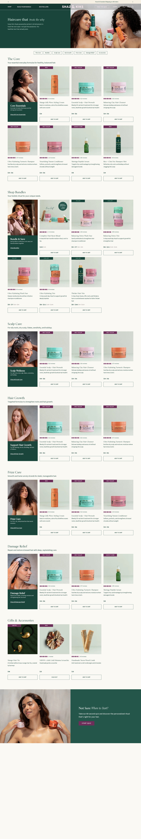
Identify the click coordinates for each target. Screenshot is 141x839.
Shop (9, 7)
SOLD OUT (55, 677)
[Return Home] (72, 7)
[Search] (124, 7)
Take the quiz (102, 7)
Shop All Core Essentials (17, 115)
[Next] (132, 1)
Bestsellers (43, 7)
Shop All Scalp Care (16, 380)
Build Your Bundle (24, 7)
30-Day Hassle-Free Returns (70, 2)
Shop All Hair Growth (17, 454)
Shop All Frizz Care (16, 528)
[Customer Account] (128, 7)
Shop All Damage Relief (17, 602)
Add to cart (86, 119)
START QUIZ (86, 723)
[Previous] (8, 1)
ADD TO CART (54, 119)
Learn (115, 7)
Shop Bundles (14, 248)
